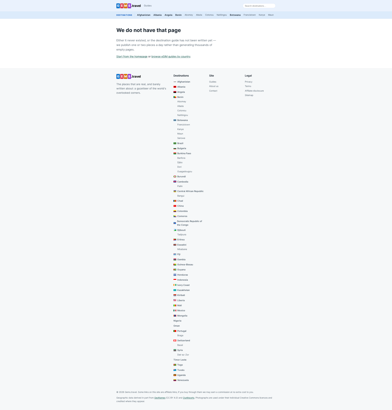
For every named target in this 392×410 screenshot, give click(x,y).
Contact (213, 90)
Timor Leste (180, 359)
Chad (180, 200)
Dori (179, 167)
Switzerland (183, 340)
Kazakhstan (183, 290)
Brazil (180, 143)
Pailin (180, 186)
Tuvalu (181, 370)
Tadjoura (181, 234)
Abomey (189, 15)
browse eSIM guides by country (170, 56)
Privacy (248, 81)
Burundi (181, 176)
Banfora (181, 158)
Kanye (262, 15)
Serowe (181, 138)
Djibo (180, 162)
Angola (168, 15)
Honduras (182, 274)
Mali (179, 305)
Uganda (181, 375)
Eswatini (181, 244)
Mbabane (182, 249)
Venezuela (183, 380)
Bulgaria (181, 148)
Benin (178, 15)
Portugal (181, 331)
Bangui (180, 195)
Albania (157, 15)
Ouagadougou (184, 171)
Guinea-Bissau (185, 264)
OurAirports (188, 397)
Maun (271, 15)
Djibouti (181, 230)
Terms (248, 86)
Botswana (235, 15)
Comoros (182, 216)
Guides (148, 5)
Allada (199, 15)
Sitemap (249, 95)
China (180, 206)
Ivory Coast (183, 285)
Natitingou (222, 15)
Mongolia (182, 315)
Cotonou (209, 15)
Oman (176, 325)
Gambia (181, 259)
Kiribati (181, 295)
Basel (180, 345)
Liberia (181, 300)
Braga (180, 335)
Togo (180, 364)
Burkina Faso (184, 153)
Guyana (181, 269)
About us (214, 86)
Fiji (178, 254)
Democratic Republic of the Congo (189, 223)
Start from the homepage (131, 56)
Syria (180, 350)
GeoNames (159, 397)
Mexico (181, 310)
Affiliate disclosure (254, 90)
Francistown (250, 15)
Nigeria (177, 320)
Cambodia (182, 181)
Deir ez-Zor (183, 354)
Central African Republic (190, 191)
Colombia (182, 211)
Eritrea (181, 239)
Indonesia (182, 279)
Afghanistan (143, 15)
